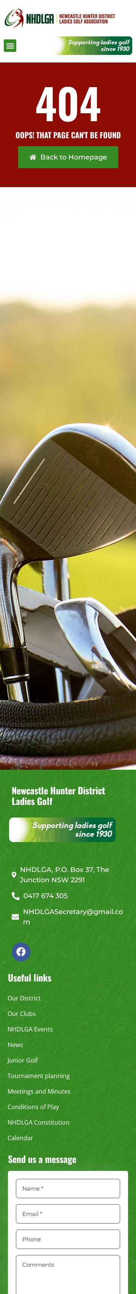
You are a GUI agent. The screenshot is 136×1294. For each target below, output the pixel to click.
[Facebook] (21, 951)
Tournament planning (39, 1076)
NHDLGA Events (30, 1029)
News (15, 1045)
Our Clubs (22, 1014)
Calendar (20, 1138)
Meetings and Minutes (39, 1091)
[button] (10, 45)
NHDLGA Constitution (39, 1122)
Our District (24, 998)
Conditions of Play (33, 1107)
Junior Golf (23, 1060)
